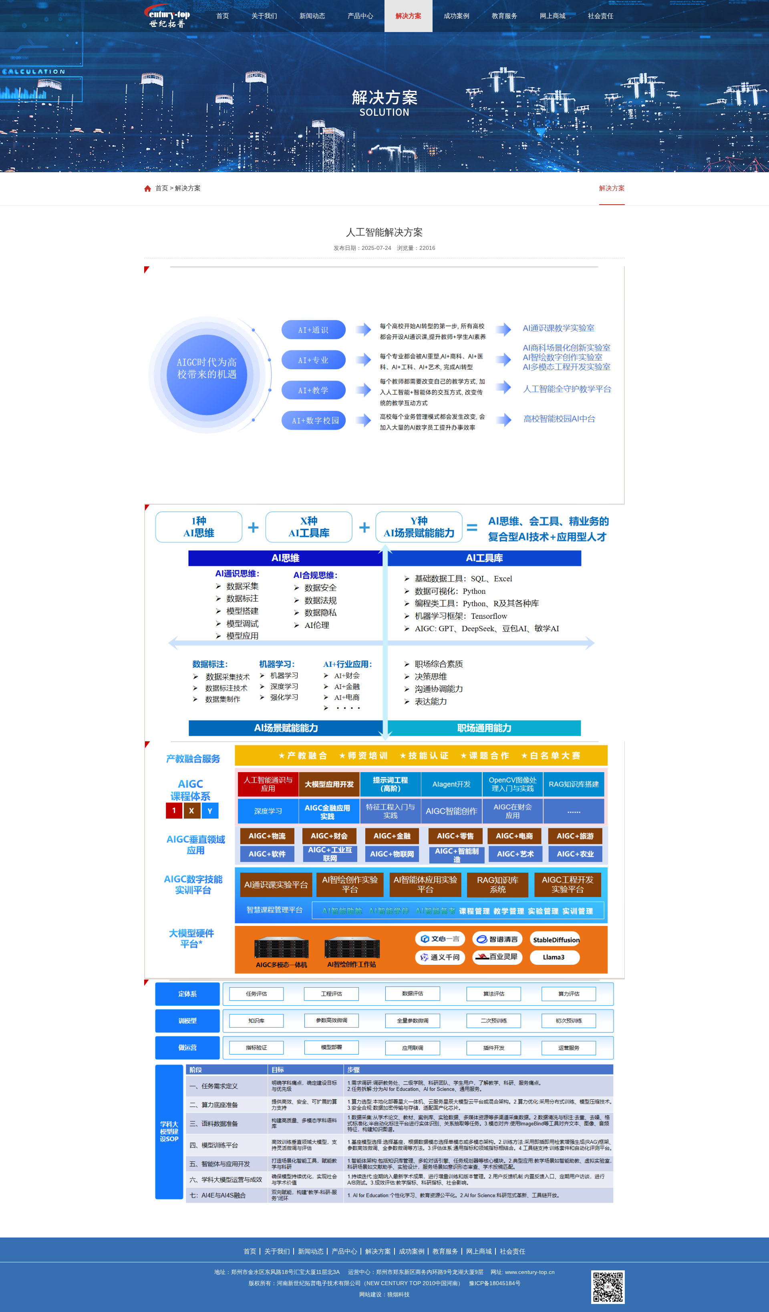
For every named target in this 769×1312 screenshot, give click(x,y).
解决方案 (408, 15)
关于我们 (264, 15)
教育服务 (504, 15)
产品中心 (360, 15)
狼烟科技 (398, 1294)
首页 (222, 15)
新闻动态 (312, 15)
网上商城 (553, 15)
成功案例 (456, 15)
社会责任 (601, 15)
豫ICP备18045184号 (495, 1283)
